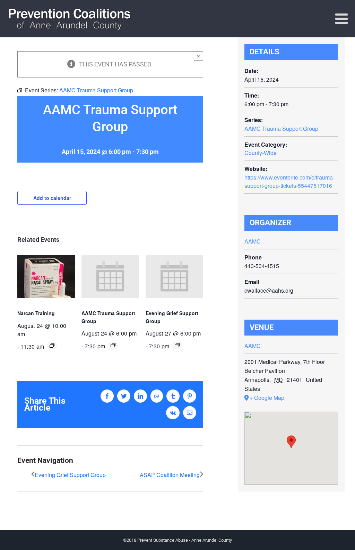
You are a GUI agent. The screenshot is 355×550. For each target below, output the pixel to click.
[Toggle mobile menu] (342, 18)
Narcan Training (36, 313)
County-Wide (260, 153)
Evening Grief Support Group (70, 475)
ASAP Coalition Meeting (170, 475)
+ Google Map (267, 398)
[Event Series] (52, 345)
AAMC (252, 241)
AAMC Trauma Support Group (281, 128)
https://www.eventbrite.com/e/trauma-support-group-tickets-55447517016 (289, 181)
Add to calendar (52, 197)
